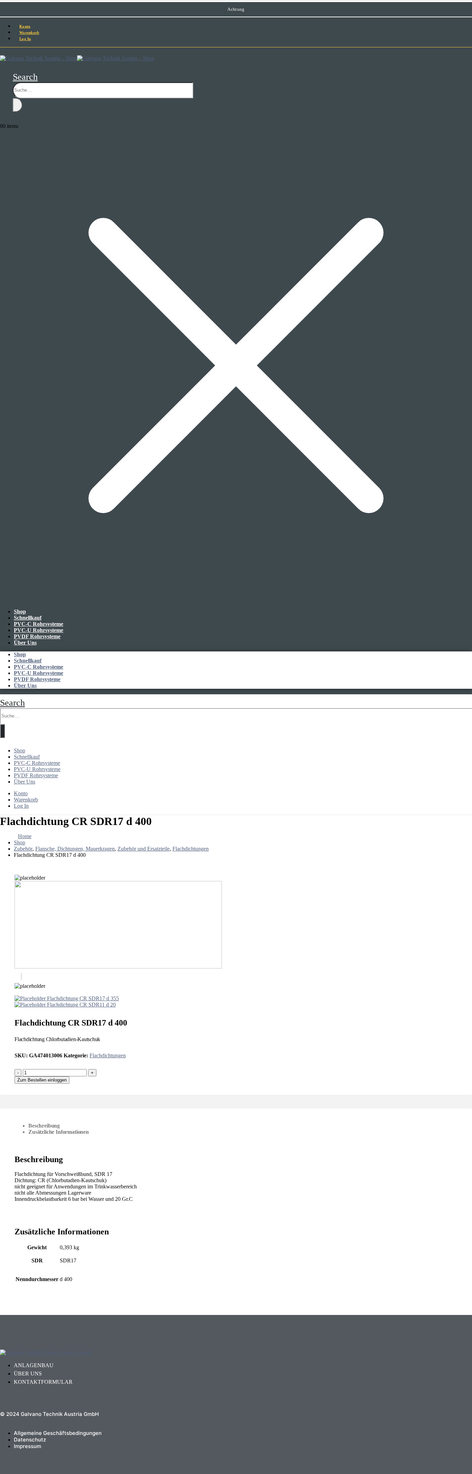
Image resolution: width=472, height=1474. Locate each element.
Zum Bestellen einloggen (42, 1080)
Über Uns (25, 643)
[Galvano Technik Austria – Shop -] (77, 58)
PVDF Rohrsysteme (37, 636)
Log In (25, 39)
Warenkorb (26, 800)
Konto (21, 793)
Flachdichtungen (107, 1055)
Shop (20, 611)
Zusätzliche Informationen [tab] (58, 1132)
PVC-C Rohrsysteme (38, 624)
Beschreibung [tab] (44, 1126)
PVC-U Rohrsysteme (38, 630)
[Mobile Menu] (2, 51)
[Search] (17, 105)
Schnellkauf (27, 618)
